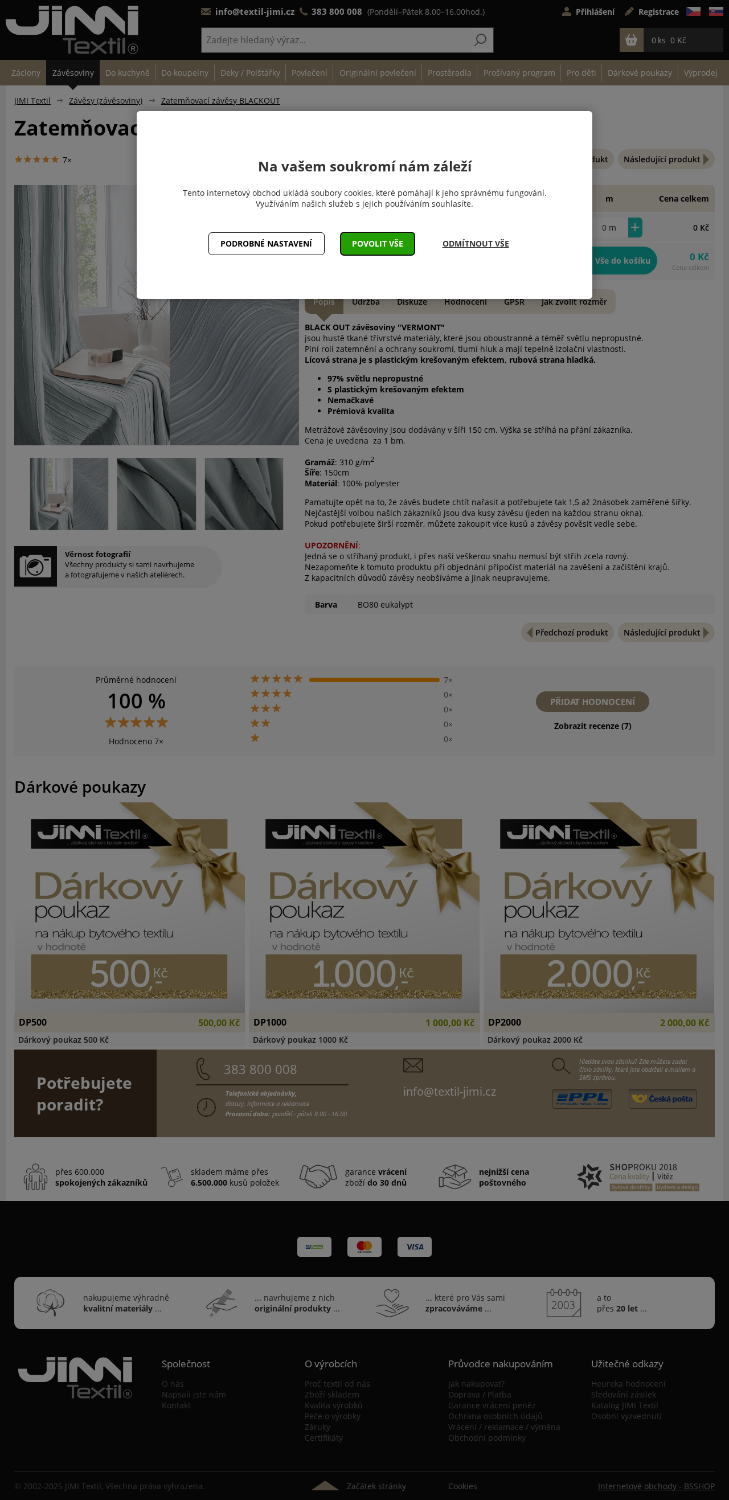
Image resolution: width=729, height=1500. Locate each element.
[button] (378, 243)
